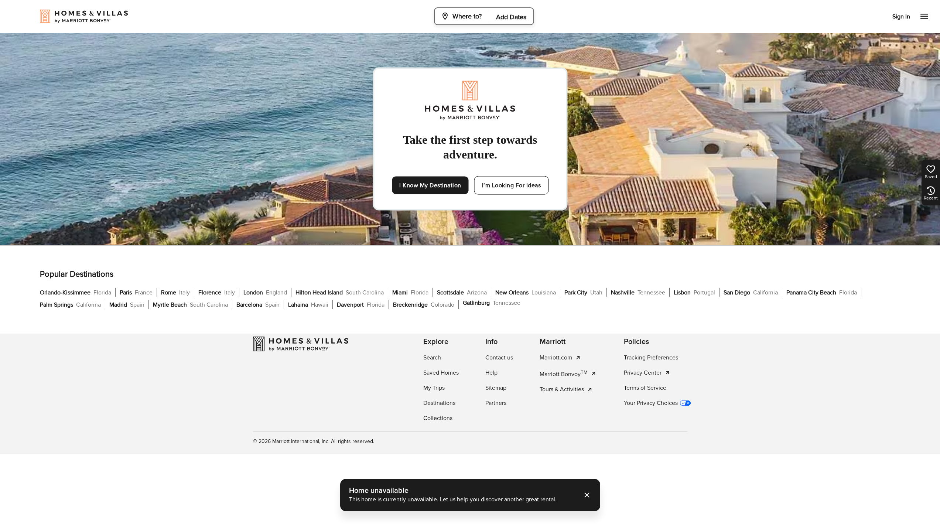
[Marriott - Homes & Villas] (300, 344)
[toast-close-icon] (587, 495)
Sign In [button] (901, 16)
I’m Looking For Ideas (511, 185)
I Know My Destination (430, 185)
